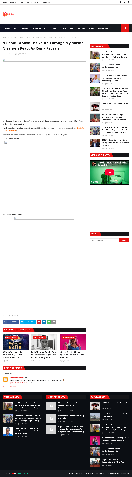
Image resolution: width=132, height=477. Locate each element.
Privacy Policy (24, 2)
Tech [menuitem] (72, 28)
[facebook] (120, 2)
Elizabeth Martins (17, 378)
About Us (13, 2)
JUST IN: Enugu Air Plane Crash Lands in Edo (114, 415)
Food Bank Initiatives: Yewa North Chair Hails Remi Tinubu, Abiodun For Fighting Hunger (115, 54)
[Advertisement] (109, 205)
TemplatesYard (22, 473)
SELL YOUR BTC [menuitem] (104, 28)
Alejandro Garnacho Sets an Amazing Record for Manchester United (70, 405)
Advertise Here (113, 473)
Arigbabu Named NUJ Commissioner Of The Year (113, 460)
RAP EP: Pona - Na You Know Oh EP (115, 104)
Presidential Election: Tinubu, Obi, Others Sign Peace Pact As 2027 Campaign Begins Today (115, 130)
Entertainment (13, 37)
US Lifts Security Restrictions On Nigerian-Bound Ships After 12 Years (115, 142)
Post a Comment (10, 386)
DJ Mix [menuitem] (91, 28)
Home (5, 2)
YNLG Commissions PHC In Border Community (113, 65)
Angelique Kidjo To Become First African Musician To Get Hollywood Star (27, 430)
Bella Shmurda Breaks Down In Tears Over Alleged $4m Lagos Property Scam (44, 355)
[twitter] (124, 2)
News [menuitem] (16, 28)
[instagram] (128, 2)
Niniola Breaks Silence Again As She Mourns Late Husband (72, 355)
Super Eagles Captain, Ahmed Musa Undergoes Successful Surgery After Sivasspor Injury (71, 429)
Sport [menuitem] (63, 28)
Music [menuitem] (25, 28)
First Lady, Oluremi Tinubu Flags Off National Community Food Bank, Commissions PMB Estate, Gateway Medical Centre (115, 92)
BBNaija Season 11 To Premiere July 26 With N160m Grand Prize (12, 355)
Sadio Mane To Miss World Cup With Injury (71, 416)
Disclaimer (35, 2)
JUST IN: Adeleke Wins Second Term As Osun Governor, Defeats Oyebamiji (114, 78)
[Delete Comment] (31, 382)
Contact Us (46, 2)
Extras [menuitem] (81, 28)
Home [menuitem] (7, 28)
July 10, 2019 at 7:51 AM (20, 382)
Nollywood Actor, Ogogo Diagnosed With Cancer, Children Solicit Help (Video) (114, 117)
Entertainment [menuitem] (39, 28)
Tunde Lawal (9, 54)
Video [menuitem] (54, 28)
